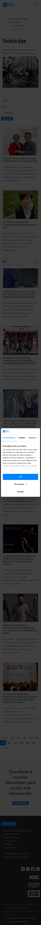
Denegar (20, 492)
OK (20, 477)
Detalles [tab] (22, 438)
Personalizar (19, 484)
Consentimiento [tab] (9, 438)
